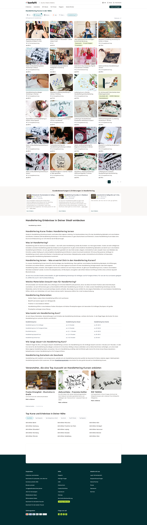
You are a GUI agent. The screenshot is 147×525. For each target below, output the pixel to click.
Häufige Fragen (62, 478)
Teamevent (93, 488)
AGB (59, 482)
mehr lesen (33, 208)
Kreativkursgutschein (62, 360)
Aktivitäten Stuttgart (95, 426)
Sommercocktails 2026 (32, 482)
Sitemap (60, 495)
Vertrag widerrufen (64, 501)
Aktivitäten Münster (32, 436)
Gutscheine (37, 7)
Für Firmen (53, 7)
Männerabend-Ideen (31, 498)
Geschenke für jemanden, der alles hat (36, 478)
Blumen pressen (30, 485)
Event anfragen (115, 7)
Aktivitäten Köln (94, 422)
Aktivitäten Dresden (64, 432)
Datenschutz (61, 485)
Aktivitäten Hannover (95, 429)
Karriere (92, 491)
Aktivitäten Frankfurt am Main (67, 426)
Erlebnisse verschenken (32, 475)
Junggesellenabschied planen (34, 488)
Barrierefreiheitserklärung (65, 498)
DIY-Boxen (45, 7)
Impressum (61, 491)
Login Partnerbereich (96, 475)
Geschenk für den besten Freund (35, 505)
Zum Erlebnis (30, 211)
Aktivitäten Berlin (31, 422)
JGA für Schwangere (31, 491)
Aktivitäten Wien (94, 436)
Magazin (61, 7)
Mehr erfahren (30, 399)
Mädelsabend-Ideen (31, 495)
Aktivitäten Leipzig (63, 429)
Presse (92, 485)
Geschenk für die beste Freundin (35, 501)
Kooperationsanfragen (96, 478)
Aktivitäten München (64, 422)
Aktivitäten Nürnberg (32, 432)
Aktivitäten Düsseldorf (32, 429)
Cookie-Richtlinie (62, 488)
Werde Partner (70, 7)
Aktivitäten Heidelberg (64, 436)
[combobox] (69, 3)
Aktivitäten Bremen (95, 432)
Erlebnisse (28, 7)
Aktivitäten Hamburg (32, 426)
